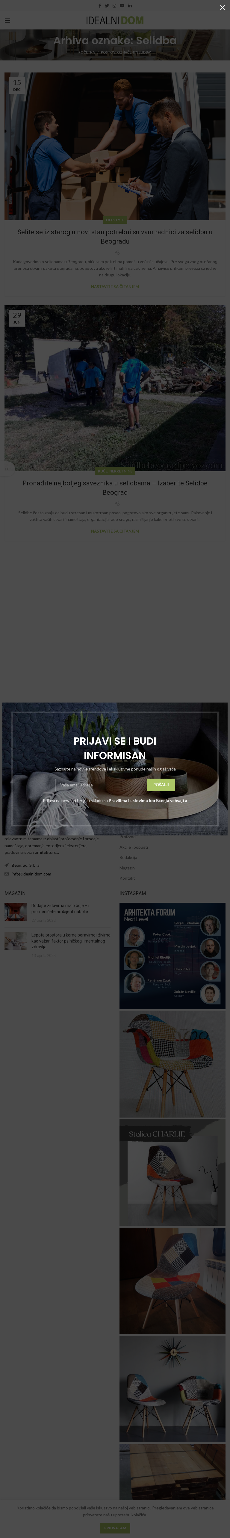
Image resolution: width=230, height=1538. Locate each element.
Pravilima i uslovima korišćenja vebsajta (148, 800)
